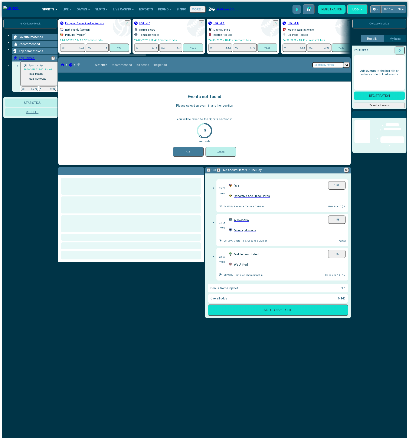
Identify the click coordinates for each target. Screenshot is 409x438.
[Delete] (346, 170)
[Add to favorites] (127, 23)
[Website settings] (375, 9)
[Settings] (400, 148)
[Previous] (53, 58)
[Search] (347, 65)
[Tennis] (70, 65)
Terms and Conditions (381, 110)
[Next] (218, 170)
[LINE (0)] (62, 65)
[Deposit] (296, 9)
